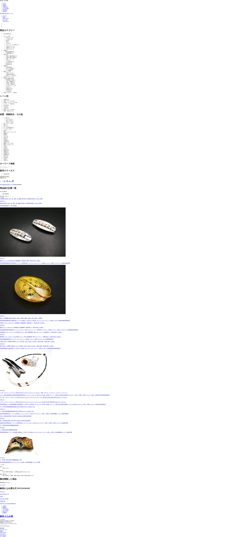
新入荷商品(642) (7, 33)
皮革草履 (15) (9, 67)
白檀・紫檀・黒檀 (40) (11, 57)
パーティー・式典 (40, 263)
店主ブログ (5, 9)
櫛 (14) (7, 40)
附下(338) (6, 156)
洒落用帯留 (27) (9, 53)
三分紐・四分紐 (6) (10, 84)
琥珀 (98, 395)
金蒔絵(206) (6, 141)
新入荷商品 (11, 263)
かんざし (2, 395)
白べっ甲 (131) (9, 119)
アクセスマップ (3, 529)
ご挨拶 (4, 4)
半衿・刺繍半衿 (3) (10, 81)
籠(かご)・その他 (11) (11, 75)
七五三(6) (6, 106)
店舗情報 (5, 11)
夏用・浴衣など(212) (8, 110)
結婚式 (7, 263)
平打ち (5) (8, 43)
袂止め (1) (8, 87)
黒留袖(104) (6, 150)
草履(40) (6, 65)
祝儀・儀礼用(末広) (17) (11, 56)
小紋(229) (6, 157)
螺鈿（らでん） (58, 413)
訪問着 (65, 263)
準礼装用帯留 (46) (10, 51)
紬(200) (5, 158)
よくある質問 (6, 8)
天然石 (100, 395)
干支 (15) (8, 60)
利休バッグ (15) (9, 72)
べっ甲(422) (6, 117)
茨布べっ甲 (94, 395)
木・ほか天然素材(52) (9, 127)
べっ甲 (58, 320)
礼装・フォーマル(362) (9, 101)
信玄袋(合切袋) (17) (10, 74)
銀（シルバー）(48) (8, 123)
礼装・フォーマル (18, 263)
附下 (53, 339)
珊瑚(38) (6, 133)
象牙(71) (6, 124)
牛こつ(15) (6, 126)
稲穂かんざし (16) (10, 47)
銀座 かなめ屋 (6, 516)
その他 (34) (8, 91)
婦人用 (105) (9, 63)
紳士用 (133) (9, 64)
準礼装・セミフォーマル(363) (10, 102)
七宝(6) (5, 147)
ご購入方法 (5, 7)
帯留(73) (6, 50)
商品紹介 (5, 5)
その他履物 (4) (9, 70)
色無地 (68, 263)
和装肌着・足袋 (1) (10, 79)
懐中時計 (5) (9, 89)
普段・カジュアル (70, 404)
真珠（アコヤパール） (57, 263)
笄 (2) (7, 41)
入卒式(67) (6, 108)
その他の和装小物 (61, 395)
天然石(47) (6, 140)
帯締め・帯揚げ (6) (10, 82)
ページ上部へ (3, 536)
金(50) (5, 130)
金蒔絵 (53, 413)
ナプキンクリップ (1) (11, 85)
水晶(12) (6, 139)
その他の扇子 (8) (10, 61)
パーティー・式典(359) (9, 103)
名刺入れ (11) (9, 88)
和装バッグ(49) (7, 71)
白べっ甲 (55, 320)
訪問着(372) (6, 153)
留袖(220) (6, 151)
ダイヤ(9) (6, 136)
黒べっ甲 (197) (9, 120)
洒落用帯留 (20, 395)
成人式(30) (6, 105)
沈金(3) (5, 146)
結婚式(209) (6, 99)
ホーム (4, 3)
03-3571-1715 (4, 523)
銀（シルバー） (48, 263)
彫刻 (61, 320)
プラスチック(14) (8, 129)
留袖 (63, 263)
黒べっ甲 (82, 395)
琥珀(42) (6, 137)
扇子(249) (6, 54)
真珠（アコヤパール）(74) (10, 132)
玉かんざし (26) (9, 37)
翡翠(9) (5, 134)
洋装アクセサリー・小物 (44, 329)
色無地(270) (6, 154)
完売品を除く (7, 174)
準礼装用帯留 (3, 205)
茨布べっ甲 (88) (9, 122)
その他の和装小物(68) (9, 78)
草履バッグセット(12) (9, 77)
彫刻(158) (6, 148)
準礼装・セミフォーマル (30, 263)
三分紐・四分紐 (45, 395)
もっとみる (2, 484)
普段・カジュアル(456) (9, 109)
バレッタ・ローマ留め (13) (12, 44)
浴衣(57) (6, 160)
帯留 (7, 205)
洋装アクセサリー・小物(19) (10, 92)
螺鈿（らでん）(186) (8, 143)
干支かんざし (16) (10, 46)
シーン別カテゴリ (29, 320)
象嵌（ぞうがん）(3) (8, 144)
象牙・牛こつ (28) (10, 58)
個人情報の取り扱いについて (6, 13)
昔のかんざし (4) (10, 48)
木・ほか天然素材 (12, 205)
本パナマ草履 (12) (10, 68)
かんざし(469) (7, 36)
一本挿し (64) (9, 39)
